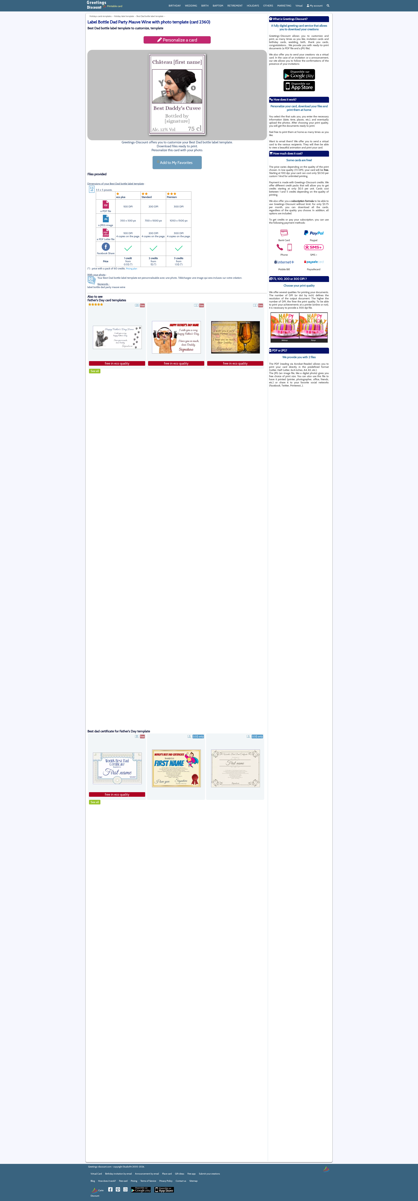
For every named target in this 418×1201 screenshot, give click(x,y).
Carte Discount (97, 1193)
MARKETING (284, 5)
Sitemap (193, 1181)
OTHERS (268, 5)
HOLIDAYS (253, 5)
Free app (191, 1174)
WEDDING (191, 5)
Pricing (134, 1181)
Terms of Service (148, 1181)
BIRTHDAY (175, 5)
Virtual (299, 5)
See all (95, 371)
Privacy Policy (165, 1181)
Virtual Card (96, 1174)
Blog (93, 1181)
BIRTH (205, 5)
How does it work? (107, 1181)
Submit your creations (209, 1174)
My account (315, 5)
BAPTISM (218, 5)
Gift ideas (179, 1174)
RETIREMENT (235, 5)
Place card (167, 1174)
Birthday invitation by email (118, 1174)
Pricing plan (131, 268)
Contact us (181, 1181)
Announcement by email (147, 1174)
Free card (123, 1181)
